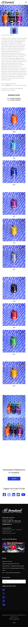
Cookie (14, 622)
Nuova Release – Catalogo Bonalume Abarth (13, 566)
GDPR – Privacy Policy (14, 619)
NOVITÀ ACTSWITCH (7, 561)
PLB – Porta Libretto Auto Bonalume (11, 572)
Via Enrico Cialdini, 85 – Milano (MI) (11, 521)
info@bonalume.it (7, 524)
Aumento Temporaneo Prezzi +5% (10, 563)
